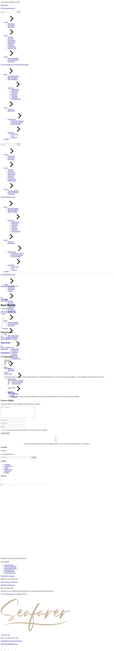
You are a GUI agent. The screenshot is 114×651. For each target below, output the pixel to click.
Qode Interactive (10, 594)
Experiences (5, 353)
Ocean (13, 311)
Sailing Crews (8, 469)
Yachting (6, 472)
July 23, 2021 (4, 299)
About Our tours (9, 565)
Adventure (4, 311)
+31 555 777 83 (5, 635)
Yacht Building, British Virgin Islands (11, 641)
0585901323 (4, 5)
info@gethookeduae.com (8, 8)
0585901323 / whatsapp (7, 576)
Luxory (6, 467)
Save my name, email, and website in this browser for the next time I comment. (25, 430)
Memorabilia (5, 343)
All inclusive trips (9, 570)
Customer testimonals (10, 566)
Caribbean (7, 464)
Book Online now (9, 571)
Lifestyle (9, 311)
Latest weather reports (10, 568)
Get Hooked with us (10, 573)
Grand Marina (8, 466)
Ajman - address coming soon (9, 582)
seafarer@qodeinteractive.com (9, 644)
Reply (6, 372)
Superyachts (7, 286)
